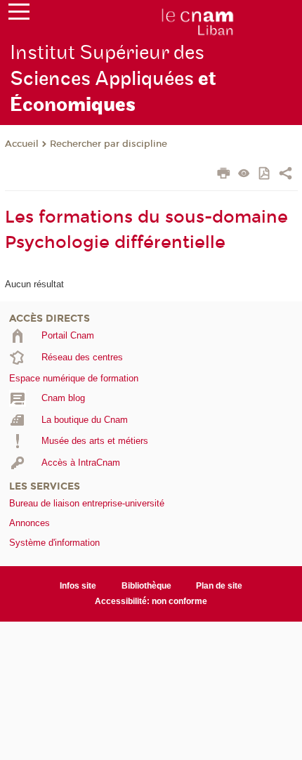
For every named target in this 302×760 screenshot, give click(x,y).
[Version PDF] (265, 174)
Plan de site (219, 586)
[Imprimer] (224, 175)
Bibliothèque (146, 586)
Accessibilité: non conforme (151, 601)
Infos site (78, 586)
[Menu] (19, 15)
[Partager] (285, 175)
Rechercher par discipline (108, 144)
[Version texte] (244, 174)
